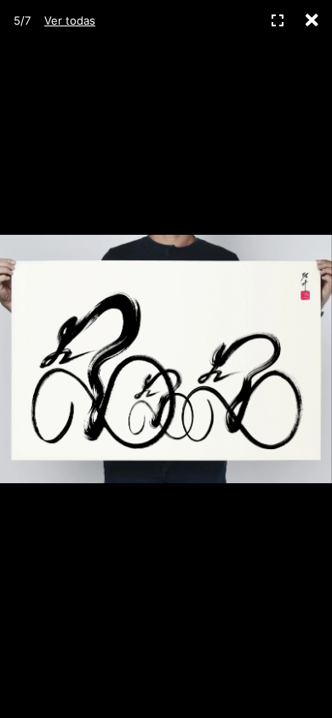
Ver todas (69, 20)
